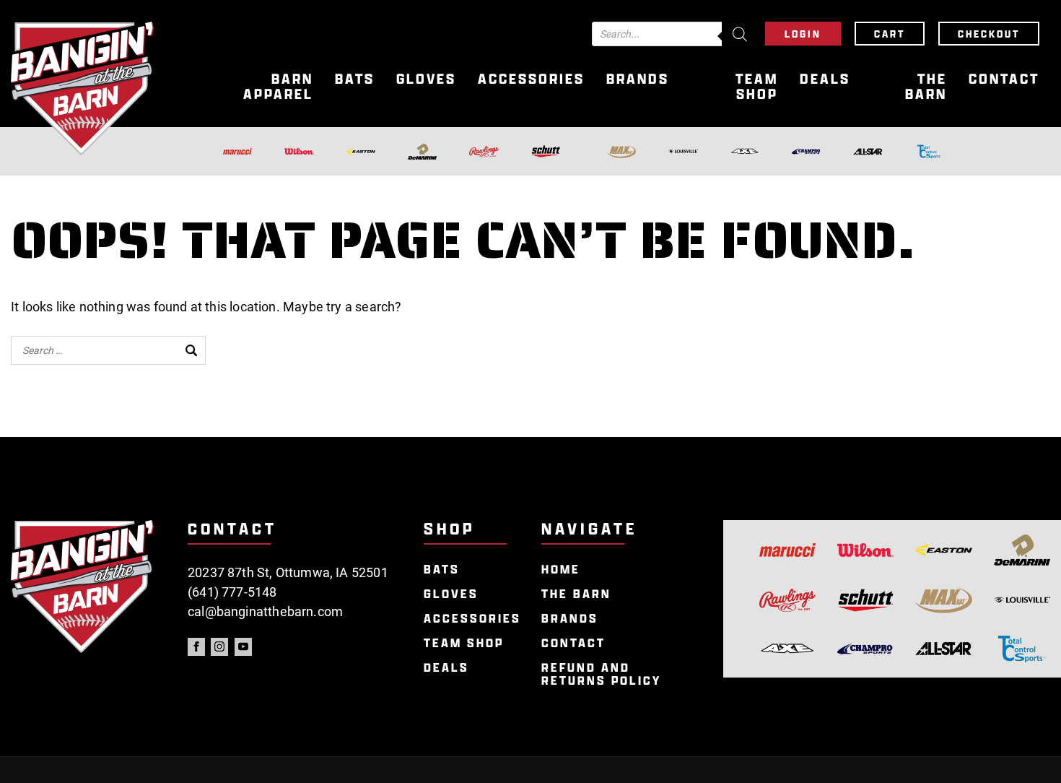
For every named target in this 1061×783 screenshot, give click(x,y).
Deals (825, 79)
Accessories (531, 79)
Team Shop (756, 87)
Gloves (426, 79)
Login (803, 33)
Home (560, 569)
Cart (889, 33)
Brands (637, 79)
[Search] (740, 34)
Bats (355, 79)
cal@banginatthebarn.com (265, 611)
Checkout (989, 33)
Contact (1004, 79)
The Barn (926, 87)
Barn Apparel (278, 87)
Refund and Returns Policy (601, 674)
